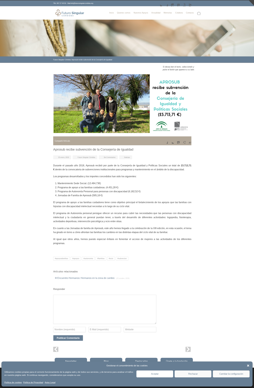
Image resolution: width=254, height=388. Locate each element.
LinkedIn (177, 3)
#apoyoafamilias (61, 258)
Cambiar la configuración (231, 374)
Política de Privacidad (33, 382)
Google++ (183, 141)
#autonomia (88, 258)
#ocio (111, 258)
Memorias (168, 13)
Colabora (179, 13)
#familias (101, 258)
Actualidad (155, 13)
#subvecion (122, 258)
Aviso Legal (50, 382)
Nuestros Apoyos (141, 13)
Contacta (190, 13)
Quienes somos (123, 13)
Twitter (159, 3)
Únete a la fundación (177, 361)
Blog (106, 361)
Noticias (127, 157)
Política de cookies (13, 382)
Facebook (165, 3)
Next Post (188, 349)
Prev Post (55, 349)
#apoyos (75, 258)
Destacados (141, 361)
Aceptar (155, 374)
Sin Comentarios (110, 157)
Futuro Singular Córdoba (62, 60)
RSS (188, 3)
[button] (248, 365)
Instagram (171, 3)
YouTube (183, 3)
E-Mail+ (188, 141)
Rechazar (193, 374)
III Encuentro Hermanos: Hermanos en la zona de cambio (92, 278)
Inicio (111, 13)
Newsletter (70, 361)
